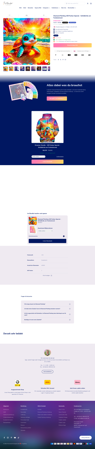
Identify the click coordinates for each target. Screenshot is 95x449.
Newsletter (23, 412)
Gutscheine (23, 422)
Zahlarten (23, 430)
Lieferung (23, 414)
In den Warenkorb (47, 161)
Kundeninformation (8, 420)
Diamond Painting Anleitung (45, 412)
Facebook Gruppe (63, 417)
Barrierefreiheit (6, 422)
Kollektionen (55, 8)
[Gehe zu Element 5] (28, 68)
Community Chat (63, 414)
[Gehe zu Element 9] (50, 68)
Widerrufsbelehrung (8, 417)
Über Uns (63, 8)
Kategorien (46, 8)
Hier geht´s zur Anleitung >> (57, 98)
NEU (20, 8)
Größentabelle (59, 156)
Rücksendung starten (26, 428)
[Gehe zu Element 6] (33, 68)
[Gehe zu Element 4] (22, 68)
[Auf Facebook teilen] (58, 59)
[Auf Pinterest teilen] (63, 59)
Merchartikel (71, 8)
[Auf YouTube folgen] (15, 438)
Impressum (6, 409)
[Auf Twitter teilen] (60, 59)
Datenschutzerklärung (8, 414)
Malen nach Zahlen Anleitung (45, 414)
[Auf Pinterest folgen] (11, 438)
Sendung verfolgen (25, 417)
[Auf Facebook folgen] (4, 438)
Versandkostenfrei (62, 24)
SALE (24, 8)
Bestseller (30, 8)
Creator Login (62, 422)
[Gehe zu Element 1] (5, 68)
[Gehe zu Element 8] (44, 68)
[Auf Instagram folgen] (8, 438)
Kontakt (39, 409)
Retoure (22, 425)
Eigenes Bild (38, 8)
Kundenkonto (24, 409)
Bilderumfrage (62, 425)
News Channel (62, 412)
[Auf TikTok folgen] (18, 438)
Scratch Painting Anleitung (44, 417)
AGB (4, 412)
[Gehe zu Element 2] (11, 68)
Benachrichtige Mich (72, 45)
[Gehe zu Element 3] (16, 68)
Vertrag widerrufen (86, 437)
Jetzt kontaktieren (47, 371)
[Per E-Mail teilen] (65, 59)
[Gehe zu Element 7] (39, 68)
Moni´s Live (61, 409)
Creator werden (62, 420)
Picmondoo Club (25, 420)
